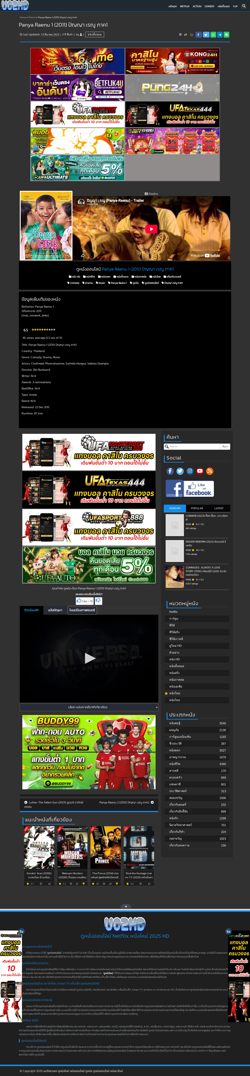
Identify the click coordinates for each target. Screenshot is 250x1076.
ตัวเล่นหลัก (31, 610)
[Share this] (198, 35)
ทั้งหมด (32, 17)
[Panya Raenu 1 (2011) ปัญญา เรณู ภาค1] (192, 35)
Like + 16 (87, 601)
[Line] (226, 35)
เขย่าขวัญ (175, 838)
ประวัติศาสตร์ (178, 791)
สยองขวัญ (175, 797)
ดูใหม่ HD (175, 645)
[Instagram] (190, 471)
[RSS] (209, 471)
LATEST (219, 508)
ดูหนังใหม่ (108, 973)
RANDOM (174, 508)
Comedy (209, 6)
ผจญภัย (174, 730)
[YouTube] (200, 471)
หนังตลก (105, 277)
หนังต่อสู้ (174, 723)
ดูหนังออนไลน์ (151, 283)
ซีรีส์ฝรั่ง (174, 632)
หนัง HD (75, 277)
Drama (89, 283)
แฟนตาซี (175, 784)
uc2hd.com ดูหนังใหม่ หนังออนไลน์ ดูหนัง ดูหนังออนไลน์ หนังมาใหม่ (83, 1071)
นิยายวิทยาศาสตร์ (180, 825)
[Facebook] (170, 471)
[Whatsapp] (213, 35)
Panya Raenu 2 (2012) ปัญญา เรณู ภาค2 (124, 802)
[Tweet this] (206, 34)
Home (23, 17)
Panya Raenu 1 (118, 283)
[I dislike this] (98, 601)
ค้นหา (225, 446)
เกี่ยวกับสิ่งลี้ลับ (178, 811)
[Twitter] (180, 471)
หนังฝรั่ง (174, 672)
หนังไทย (156, 277)
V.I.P (235, 6)
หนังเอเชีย (175, 686)
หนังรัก (173, 818)
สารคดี (173, 770)
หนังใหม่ (174, 693)
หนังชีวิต (90, 277)
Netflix (184, 6)
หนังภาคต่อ (140, 277)
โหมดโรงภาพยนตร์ (82, 610)
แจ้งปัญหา (55, 610)
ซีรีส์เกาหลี (176, 639)
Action (197, 6)
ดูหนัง (135, 283)
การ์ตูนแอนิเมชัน (180, 736)
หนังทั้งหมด (224, 6)
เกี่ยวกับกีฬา (176, 831)
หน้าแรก (173, 6)
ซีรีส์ (172, 625)
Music (101, 283)
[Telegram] (220, 35)
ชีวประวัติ (175, 743)
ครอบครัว (175, 777)
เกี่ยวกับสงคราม (179, 845)
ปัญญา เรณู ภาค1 (173, 283)
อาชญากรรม (177, 757)
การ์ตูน (173, 618)
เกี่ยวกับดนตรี (173, 277)
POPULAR (197, 508)
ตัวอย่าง (174, 652)
